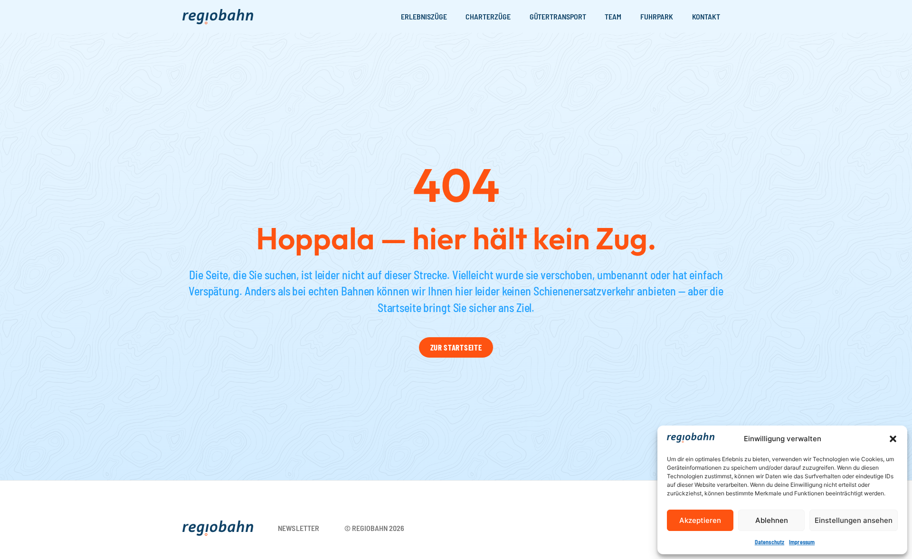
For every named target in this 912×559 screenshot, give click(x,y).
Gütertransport (558, 16)
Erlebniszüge (423, 16)
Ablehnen (771, 520)
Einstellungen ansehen (854, 520)
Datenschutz (769, 542)
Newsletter (299, 527)
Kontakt (706, 16)
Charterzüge (488, 16)
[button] (893, 439)
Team (613, 16)
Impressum (802, 542)
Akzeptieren (700, 520)
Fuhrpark (656, 16)
